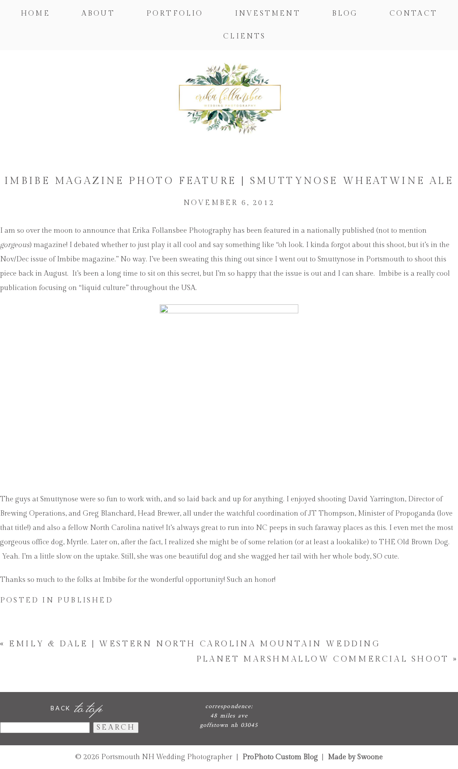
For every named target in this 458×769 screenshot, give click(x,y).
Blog (345, 13)
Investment (268, 13)
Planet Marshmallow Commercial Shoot (322, 659)
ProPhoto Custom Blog (280, 757)
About (98, 13)
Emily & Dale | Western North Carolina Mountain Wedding (194, 644)
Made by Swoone (355, 757)
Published (85, 600)
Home (35, 13)
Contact (413, 13)
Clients (244, 36)
